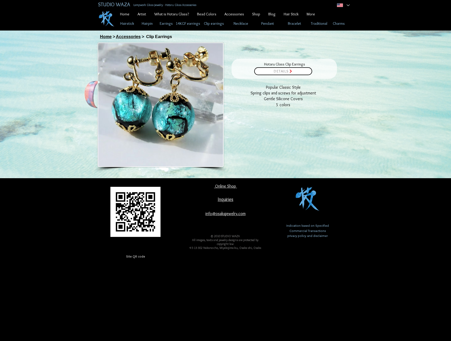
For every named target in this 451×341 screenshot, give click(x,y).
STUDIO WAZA (114, 4)
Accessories (128, 36)
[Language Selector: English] (342, 5)
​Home (106, 36)
